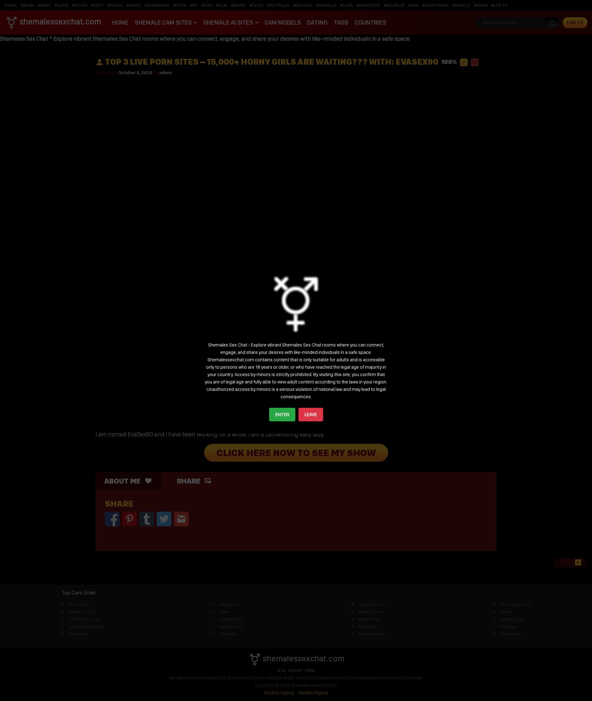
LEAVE (311, 414)
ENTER (282, 414)
